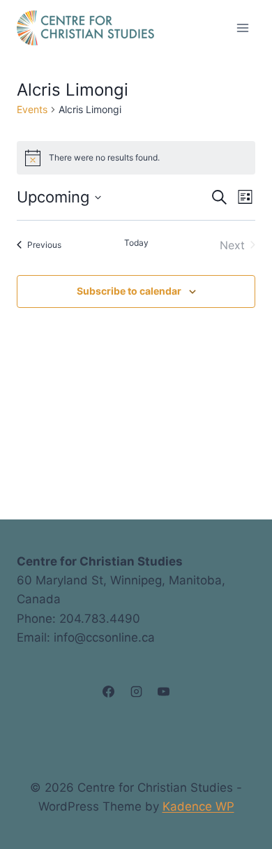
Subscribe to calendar (129, 291)
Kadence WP (198, 806)
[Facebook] (109, 692)
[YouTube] (163, 692)
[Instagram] (136, 692)
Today (136, 242)
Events (32, 109)
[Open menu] (242, 27)
